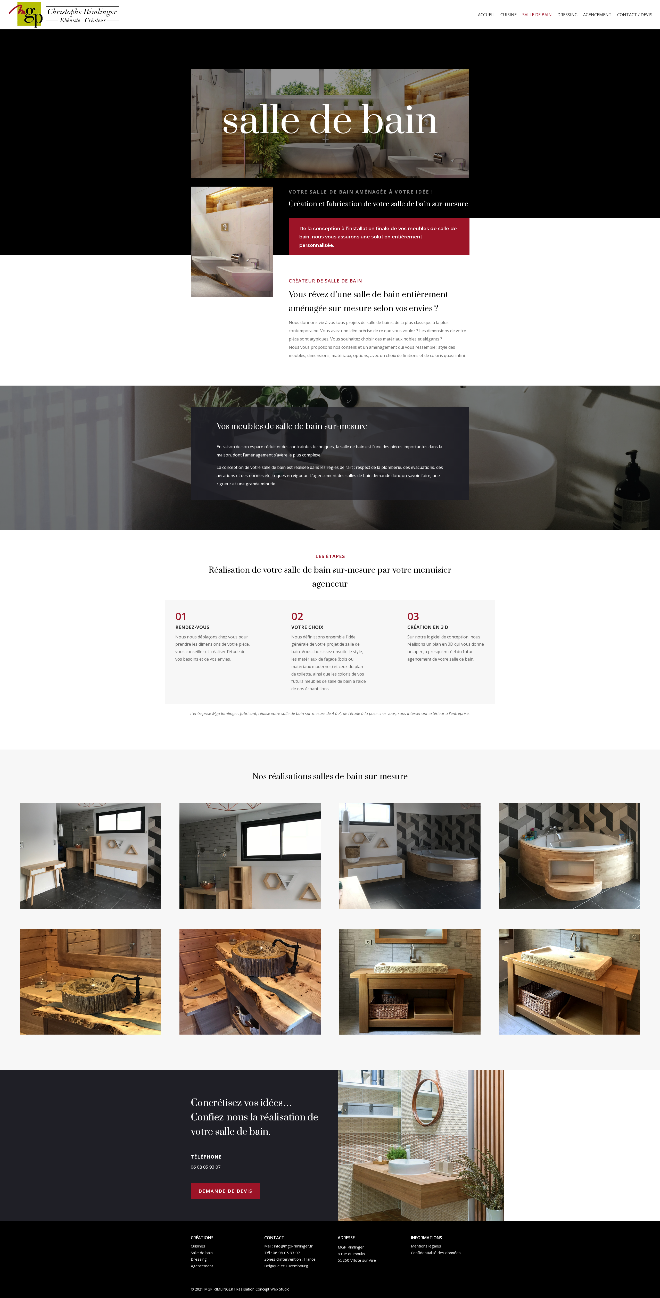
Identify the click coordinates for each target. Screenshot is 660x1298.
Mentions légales (426, 1246)
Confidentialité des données (436, 1252)
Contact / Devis (634, 15)
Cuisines (198, 1246)
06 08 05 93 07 (286, 1252)
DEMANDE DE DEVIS (225, 1191)
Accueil (486, 15)
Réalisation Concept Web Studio (263, 1289)
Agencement (597, 15)
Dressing (567, 15)
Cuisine (508, 15)
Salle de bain (537, 15)
